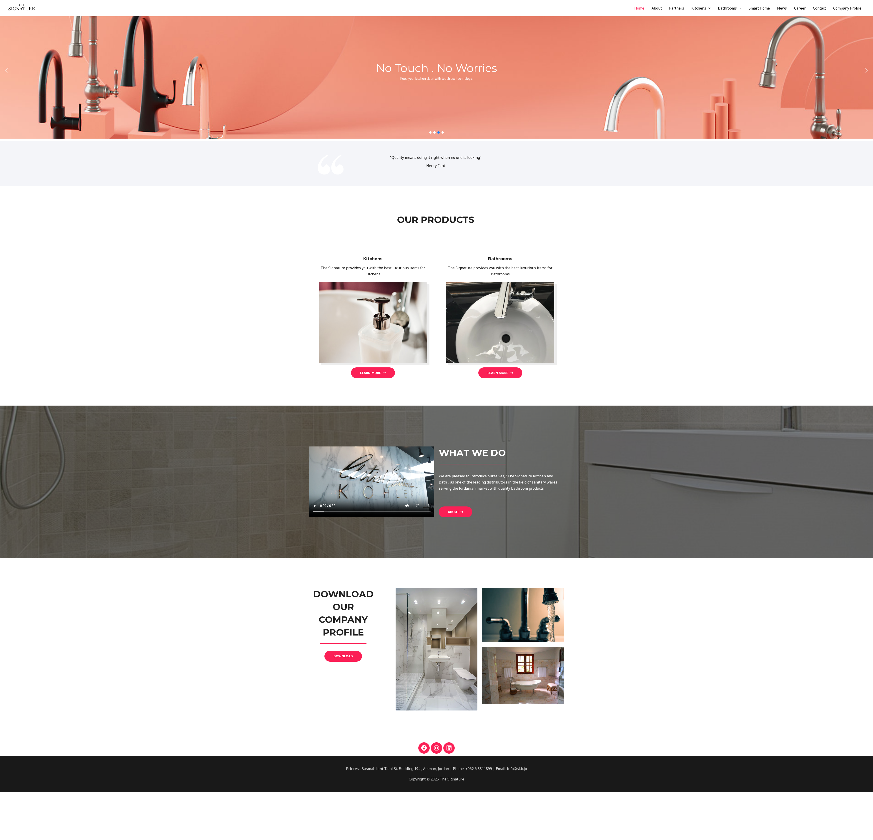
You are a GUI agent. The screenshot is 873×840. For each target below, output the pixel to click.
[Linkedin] (449, 748)
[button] (7, 70)
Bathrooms (727, 8)
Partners (676, 8)
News (782, 8)
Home (639, 8)
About (657, 8)
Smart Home (759, 8)
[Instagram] (436, 748)
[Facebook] (424, 748)
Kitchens (698, 8)
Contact (819, 8)
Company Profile (847, 8)
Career (800, 8)
